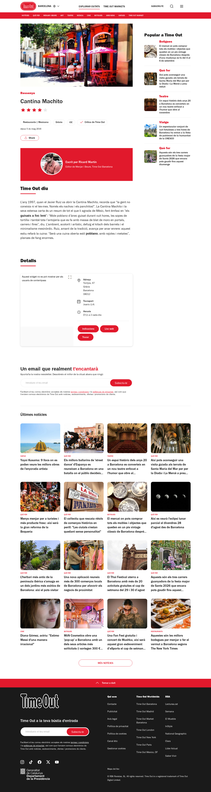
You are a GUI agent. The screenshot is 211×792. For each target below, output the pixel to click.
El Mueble (170, 719)
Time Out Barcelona (146, 704)
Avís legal (112, 719)
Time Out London (145, 730)
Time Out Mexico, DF (147, 752)
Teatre (70, 16)
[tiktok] (31, 762)
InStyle (168, 726)
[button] (70, 277)
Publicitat (112, 712)
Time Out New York (146, 737)
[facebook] (39, 762)
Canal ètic (112, 741)
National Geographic (175, 734)
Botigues (98, 16)
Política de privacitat (117, 726)
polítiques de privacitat (103, 392)
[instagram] (22, 762)
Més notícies (105, 663)
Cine (89, 16)
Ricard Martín (88, 162)
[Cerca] (172, 6)
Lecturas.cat (171, 704)
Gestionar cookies (116, 749)
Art (62, 16)
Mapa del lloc (113, 769)
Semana (169, 712)
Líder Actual (171, 749)
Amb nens (110, 16)
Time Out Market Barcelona (145, 721)
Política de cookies (117, 734)
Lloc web (109, 329)
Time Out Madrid (145, 712)
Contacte (111, 704)
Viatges (121, 16)
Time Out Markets (114, 7)
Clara (168, 741)
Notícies (25, 16)
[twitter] (48, 762)
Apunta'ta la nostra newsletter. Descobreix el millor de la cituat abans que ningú (61, 374)
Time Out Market (136, 16)
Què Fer (36, 16)
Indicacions (88, 329)
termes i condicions (80, 392)
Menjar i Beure (50, 16)
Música (80, 16)
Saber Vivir (170, 756)
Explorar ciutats (89, 7)
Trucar (85, 337)
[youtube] (57, 762)
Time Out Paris (144, 745)
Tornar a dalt (108, 683)
